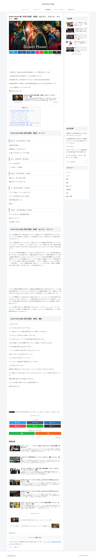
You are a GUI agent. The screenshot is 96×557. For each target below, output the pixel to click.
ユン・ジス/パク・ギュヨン (19, 114)
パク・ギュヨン (57, 411)
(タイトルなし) (70, 146)
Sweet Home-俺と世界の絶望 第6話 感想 (21, 125)
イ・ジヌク (31, 411)
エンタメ (68, 172)
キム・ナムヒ (44, 411)
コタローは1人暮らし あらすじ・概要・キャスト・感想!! (75, 156)
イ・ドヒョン (37, 411)
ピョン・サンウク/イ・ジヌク (19, 116)
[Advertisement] (35, 63)
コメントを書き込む (35, 537)
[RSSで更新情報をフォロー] (48, 433)
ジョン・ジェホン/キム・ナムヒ (20, 121)
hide (26, 107)
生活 (67, 193)
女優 (67, 179)
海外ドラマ (12, 411)
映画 (67, 182)
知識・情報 (69, 196)
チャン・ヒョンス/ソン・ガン (19, 113)
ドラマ (68, 176)
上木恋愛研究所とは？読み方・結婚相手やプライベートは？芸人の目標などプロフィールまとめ (76, 141)
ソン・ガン (50, 411)
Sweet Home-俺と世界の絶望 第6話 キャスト (22, 110)
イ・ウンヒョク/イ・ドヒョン (19, 119)
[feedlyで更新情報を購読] (22, 433)
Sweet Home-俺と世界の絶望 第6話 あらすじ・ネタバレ (25, 122)
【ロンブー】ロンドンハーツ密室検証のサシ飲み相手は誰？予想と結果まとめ (76, 151)
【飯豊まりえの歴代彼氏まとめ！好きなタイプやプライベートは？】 (76, 134)
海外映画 (68, 189)
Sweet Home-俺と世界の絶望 (22, 411)
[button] (86, 162)
